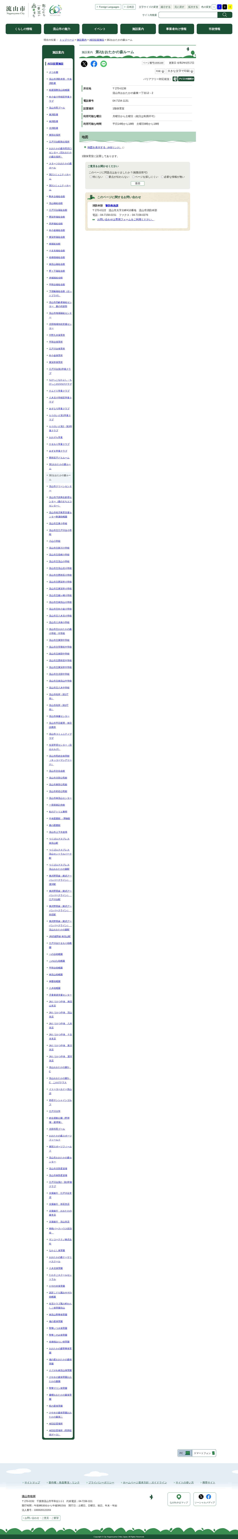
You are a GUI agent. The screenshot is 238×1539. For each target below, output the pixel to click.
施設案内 (138, 29)
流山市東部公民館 (58, 784)
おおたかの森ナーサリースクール (60, 1259)
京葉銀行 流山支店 (59, 1221)
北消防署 (53, 128)
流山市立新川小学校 (59, 548)
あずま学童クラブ (58, 451)
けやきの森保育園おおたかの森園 (60, 1379)
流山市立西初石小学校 (60, 575)
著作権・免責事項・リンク (64, 1482)
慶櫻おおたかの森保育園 (60, 1397)
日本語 (130, 6)
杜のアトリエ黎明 (58, 811)
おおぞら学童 (56, 437)
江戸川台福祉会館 (58, 210)
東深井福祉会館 (57, 237)
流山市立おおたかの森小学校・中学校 (60, 631)
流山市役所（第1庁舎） (58, 696)
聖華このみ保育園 (58, 1335)
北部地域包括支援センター (60, 326)
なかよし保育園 (57, 1250)
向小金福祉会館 (57, 230)
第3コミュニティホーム (60, 187)
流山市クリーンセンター (60, 488)
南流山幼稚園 (56, 974)
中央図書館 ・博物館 (59, 818)
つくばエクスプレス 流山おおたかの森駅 (59, 867)
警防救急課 (111, 205)
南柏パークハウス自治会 (60, 1230)
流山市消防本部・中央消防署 (60, 81)
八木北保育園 (56, 1268)
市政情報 (214, 29)
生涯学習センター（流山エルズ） (60, 747)
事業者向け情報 (176, 29)
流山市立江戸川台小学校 (60, 532)
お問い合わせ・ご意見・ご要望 (42, 1518)
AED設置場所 (56, 1423)
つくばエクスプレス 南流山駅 (59, 841)
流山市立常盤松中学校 (60, 647)
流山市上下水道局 (58, 832)
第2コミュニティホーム (60, 176)
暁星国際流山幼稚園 (59, 90)
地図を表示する (104, 147)
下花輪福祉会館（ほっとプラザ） (60, 293)
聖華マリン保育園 (58, 1388)
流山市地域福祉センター (60, 315)
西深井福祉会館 (57, 217)
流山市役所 (29, 1496)
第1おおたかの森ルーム (60, 466)
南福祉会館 (54, 243)
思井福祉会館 (56, 223)
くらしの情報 (23, 29)
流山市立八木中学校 (59, 687)
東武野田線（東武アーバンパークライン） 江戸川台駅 (60, 895)
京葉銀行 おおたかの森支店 (60, 1213)
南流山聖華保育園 (58, 1314)
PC (181, 1453)
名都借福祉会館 (57, 257)
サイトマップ (32, 1482)
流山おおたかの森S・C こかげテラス (60, 1080)
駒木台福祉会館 (57, 196)
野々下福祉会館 (57, 271)
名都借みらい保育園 (59, 1341)
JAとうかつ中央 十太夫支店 (60, 1036)
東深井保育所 (56, 362)
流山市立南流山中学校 (60, 681)
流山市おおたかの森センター (60, 1159)
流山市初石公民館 (58, 791)
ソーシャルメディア (205, 1502)
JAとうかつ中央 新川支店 (60, 1047)
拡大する (192, 6)
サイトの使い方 (185, 1482)
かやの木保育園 (57, 1286)
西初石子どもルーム (59, 457)
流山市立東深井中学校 (60, 667)
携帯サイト (208, 1482)
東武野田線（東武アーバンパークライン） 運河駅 (60, 880)
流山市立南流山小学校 (60, 602)
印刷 (158, 71)
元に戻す (178, 6)
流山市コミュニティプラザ (60, 736)
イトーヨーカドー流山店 (60, 1091)
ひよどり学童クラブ (59, 391)
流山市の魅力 (61, 29)
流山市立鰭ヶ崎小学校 (60, 595)
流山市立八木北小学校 (60, 615)
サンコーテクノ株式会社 (60, 1241)
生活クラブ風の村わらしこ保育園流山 (60, 1305)
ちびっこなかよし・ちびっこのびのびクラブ (60, 382)
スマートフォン (202, 1453)
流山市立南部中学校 (59, 653)
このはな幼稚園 (57, 961)
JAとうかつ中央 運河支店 (60, 1058)
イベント (100, 29)
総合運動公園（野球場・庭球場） (59, 1120)
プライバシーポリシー (101, 1482)
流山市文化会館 (57, 771)
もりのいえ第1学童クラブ (60, 417)
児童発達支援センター (60, 995)
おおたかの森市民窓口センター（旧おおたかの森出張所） (60, 152)
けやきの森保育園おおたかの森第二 (60, 1414)
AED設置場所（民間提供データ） (60, 1432)
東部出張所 (54, 135)
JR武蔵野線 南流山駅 (60, 936)
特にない (98, 176)
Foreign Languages (109, 6)
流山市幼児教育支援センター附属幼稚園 (60, 514)
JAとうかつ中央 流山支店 (60, 1014)
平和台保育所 (56, 342)
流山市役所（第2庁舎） (58, 707)
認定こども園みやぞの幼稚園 (60, 1294)
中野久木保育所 (57, 335)
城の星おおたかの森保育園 (60, 1361)
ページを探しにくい (146, 176)
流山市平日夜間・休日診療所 (60, 725)
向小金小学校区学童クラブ (60, 98)
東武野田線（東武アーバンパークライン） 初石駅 (60, 910)
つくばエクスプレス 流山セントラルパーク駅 (60, 854)
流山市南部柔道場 (58, 1175)
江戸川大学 (54, 1111)
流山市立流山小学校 (59, 561)
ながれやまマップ (179, 1502)
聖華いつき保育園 (58, 1328)
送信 (137, 183)
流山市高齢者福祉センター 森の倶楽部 (60, 304)
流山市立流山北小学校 (60, 568)
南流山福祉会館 (57, 264)
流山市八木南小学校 (59, 622)
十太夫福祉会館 (57, 250)
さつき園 (53, 72)
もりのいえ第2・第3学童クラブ (60, 428)
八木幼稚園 (54, 988)
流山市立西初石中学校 (60, 660)
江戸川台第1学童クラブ (60, 371)
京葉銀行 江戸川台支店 (60, 1195)
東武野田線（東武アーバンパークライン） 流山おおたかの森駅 (60, 925)
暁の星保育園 (56, 1406)
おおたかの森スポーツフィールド (60, 1137)
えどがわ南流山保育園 (60, 1370)
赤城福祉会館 (56, 277)
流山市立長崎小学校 (59, 554)
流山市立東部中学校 (59, 640)
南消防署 (53, 121)
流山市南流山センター (60, 798)
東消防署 (53, 114)
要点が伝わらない (119, 176)
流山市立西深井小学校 (60, 581)
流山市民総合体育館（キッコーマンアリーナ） (60, 760)
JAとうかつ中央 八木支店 (60, 1025)
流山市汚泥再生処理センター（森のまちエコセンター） (60, 501)
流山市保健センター (59, 716)
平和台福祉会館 (57, 284)
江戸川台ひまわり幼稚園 (60, 945)
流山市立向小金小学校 (60, 609)
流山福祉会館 (56, 203)
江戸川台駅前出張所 (59, 141)
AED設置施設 (96, 39)
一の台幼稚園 (56, 954)
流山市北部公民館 (58, 777)
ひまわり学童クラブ (59, 444)
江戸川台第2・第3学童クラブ (60, 1184)
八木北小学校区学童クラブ (60, 399)
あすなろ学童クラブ (59, 408)
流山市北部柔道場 (58, 1168)
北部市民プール (57, 1129)
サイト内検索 (149, 15)
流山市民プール (57, 107)
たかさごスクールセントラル (60, 1277)
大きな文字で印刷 (179, 71)
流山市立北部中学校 (59, 674)
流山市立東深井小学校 (60, 588)
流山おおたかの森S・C (60, 1069)
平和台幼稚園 (56, 967)
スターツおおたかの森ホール (60, 165)
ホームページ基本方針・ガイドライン (145, 1482)
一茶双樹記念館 (57, 805)
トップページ (67, 39)
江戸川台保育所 (57, 348)
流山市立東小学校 (58, 523)
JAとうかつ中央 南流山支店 (60, 1003)
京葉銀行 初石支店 (59, 1204)
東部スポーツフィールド (60, 1148)
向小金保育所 (56, 355)
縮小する (164, 6)
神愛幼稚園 (54, 981)
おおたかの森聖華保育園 (60, 1350)
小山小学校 (54, 541)
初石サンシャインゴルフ (60, 1102)
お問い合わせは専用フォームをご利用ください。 (125, 219)
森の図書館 (54, 825)
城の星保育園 (56, 1321)
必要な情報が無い (174, 176)
